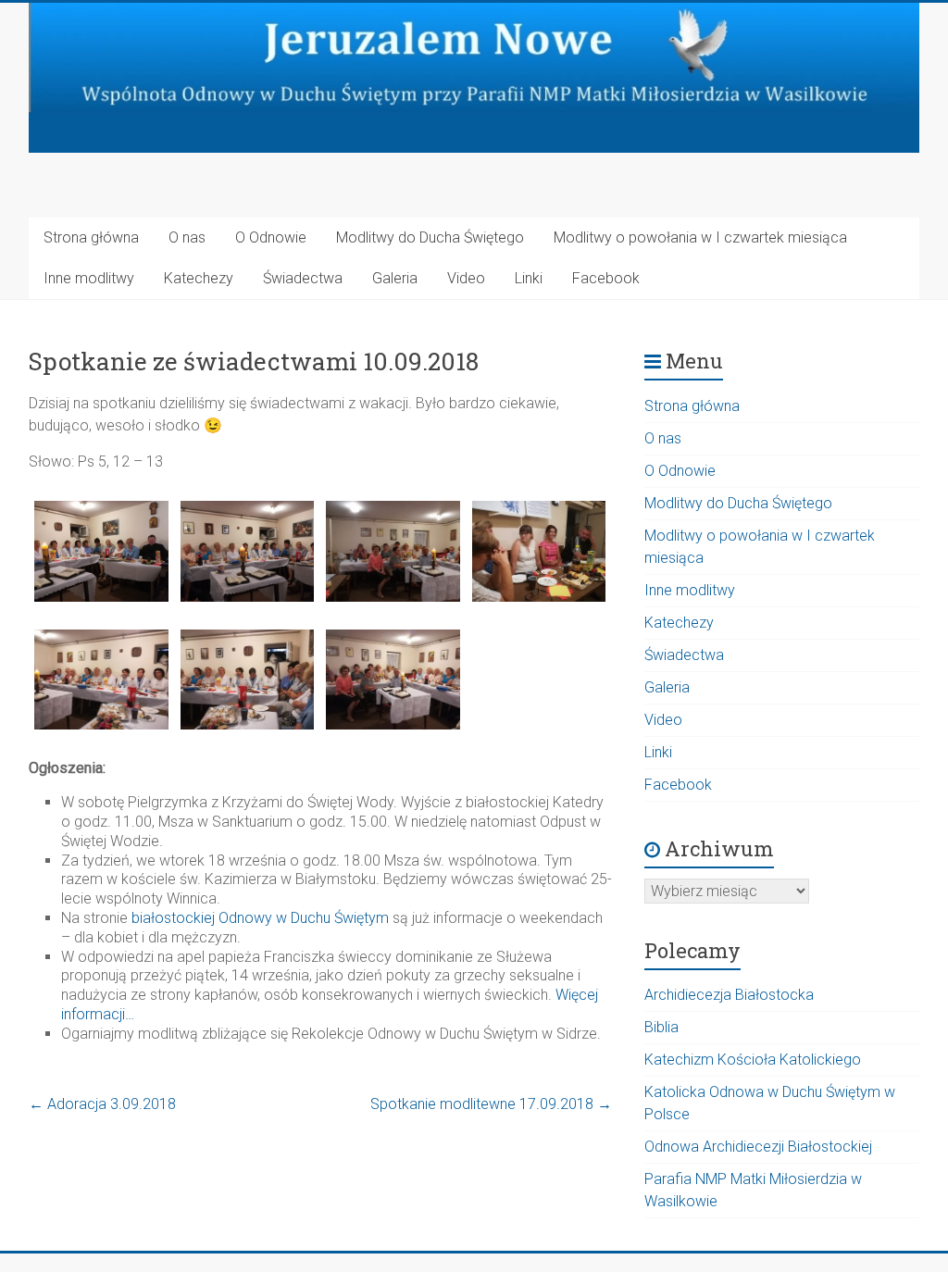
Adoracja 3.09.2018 (102, 1104)
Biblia (661, 1027)
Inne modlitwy (89, 278)
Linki (529, 278)
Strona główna (91, 237)
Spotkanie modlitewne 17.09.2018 (491, 1104)
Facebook (606, 278)
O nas (187, 237)
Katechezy (198, 278)
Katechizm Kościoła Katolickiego (752, 1059)
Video (466, 278)
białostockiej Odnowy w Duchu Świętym (260, 918)
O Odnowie (270, 237)
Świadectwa (303, 278)
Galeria (395, 278)
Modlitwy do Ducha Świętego (430, 237)
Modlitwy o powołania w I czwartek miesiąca (700, 237)
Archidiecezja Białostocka (729, 995)
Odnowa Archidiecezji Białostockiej (758, 1146)
